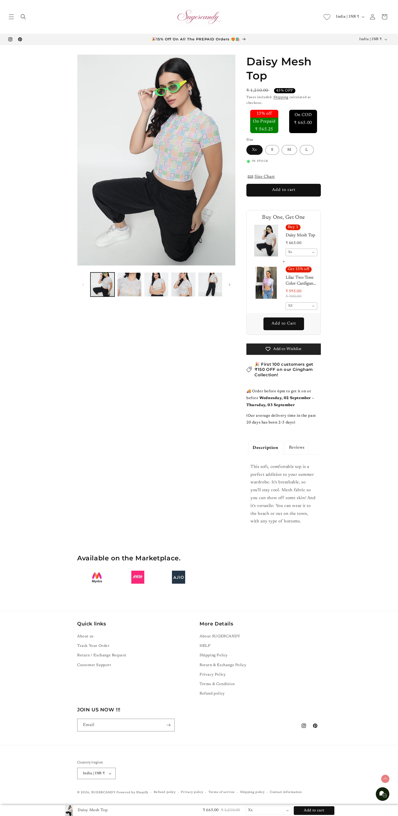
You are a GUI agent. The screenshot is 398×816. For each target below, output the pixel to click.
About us (85, 636)
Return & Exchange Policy (223, 665)
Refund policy (212, 694)
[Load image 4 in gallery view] (183, 284)
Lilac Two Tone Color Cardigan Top (300, 281)
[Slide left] (83, 285)
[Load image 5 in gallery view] (210, 284)
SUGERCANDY (103, 792)
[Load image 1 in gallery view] (102, 284)
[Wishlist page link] (327, 17)
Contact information (286, 792)
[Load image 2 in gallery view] (129, 284)
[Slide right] (230, 285)
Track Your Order (93, 646)
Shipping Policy (214, 655)
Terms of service (221, 792)
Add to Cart (284, 324)
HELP (205, 646)
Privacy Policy (213, 675)
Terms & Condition (217, 684)
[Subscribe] (168, 725)
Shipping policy (252, 792)
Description (265, 448)
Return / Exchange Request (101, 655)
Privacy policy (192, 792)
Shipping (280, 97)
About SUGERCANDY (220, 636)
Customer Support (94, 665)
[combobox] (302, 252)
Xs (254, 150)
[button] (11, 17)
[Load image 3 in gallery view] (156, 284)
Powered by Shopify (132, 792)
